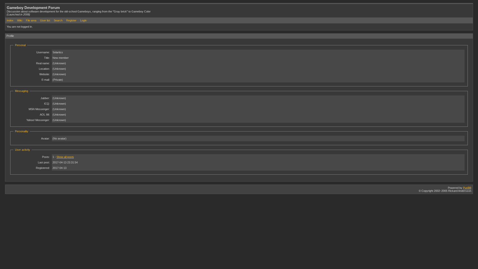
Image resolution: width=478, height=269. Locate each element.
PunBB (467, 187)
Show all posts (65, 156)
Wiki (19, 20)
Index (10, 20)
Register (71, 20)
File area (31, 20)
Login (83, 20)
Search (58, 20)
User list (45, 20)
